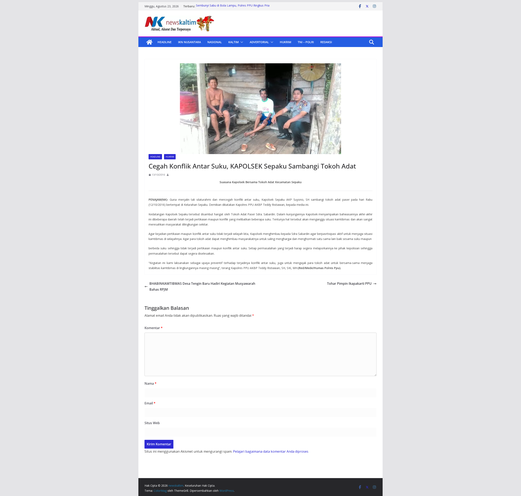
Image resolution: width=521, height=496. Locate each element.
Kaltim (233, 42)
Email (149, 403)
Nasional (214, 42)
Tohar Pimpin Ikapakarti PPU (349, 283)
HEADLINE (165, 42)
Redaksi (326, 42)
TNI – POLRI (306, 42)
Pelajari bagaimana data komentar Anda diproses (270, 451)
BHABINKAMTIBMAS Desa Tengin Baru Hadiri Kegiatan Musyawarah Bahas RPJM (202, 286)
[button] (241, 42)
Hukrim (285, 42)
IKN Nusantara (189, 42)
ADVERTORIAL (259, 42)
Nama (150, 383)
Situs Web (152, 423)
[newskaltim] (149, 42)
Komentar (153, 328)
